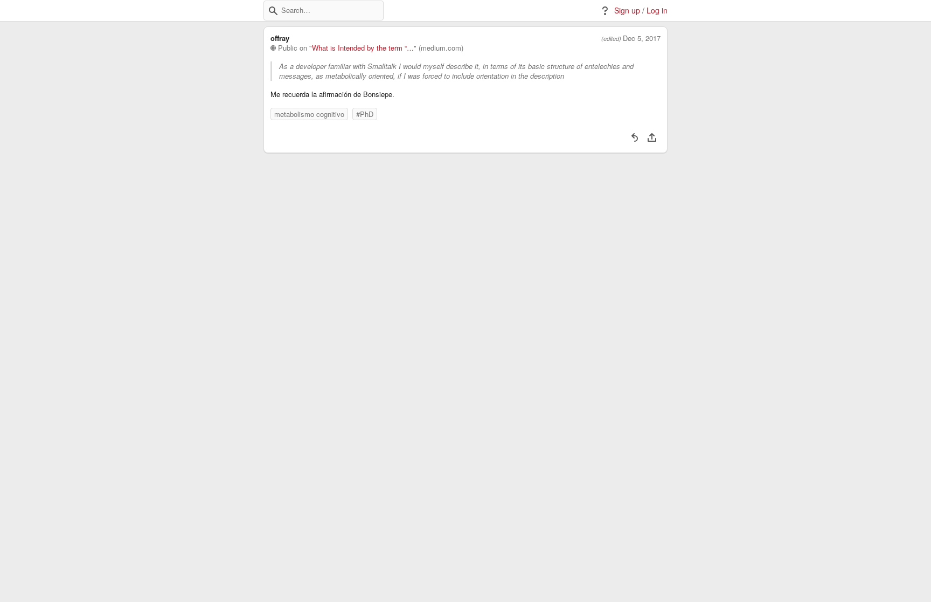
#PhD (364, 113)
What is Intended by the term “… (363, 48)
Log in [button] (657, 10)
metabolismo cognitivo (309, 113)
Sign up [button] (627, 10)
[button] (273, 10)
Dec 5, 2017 (642, 38)
